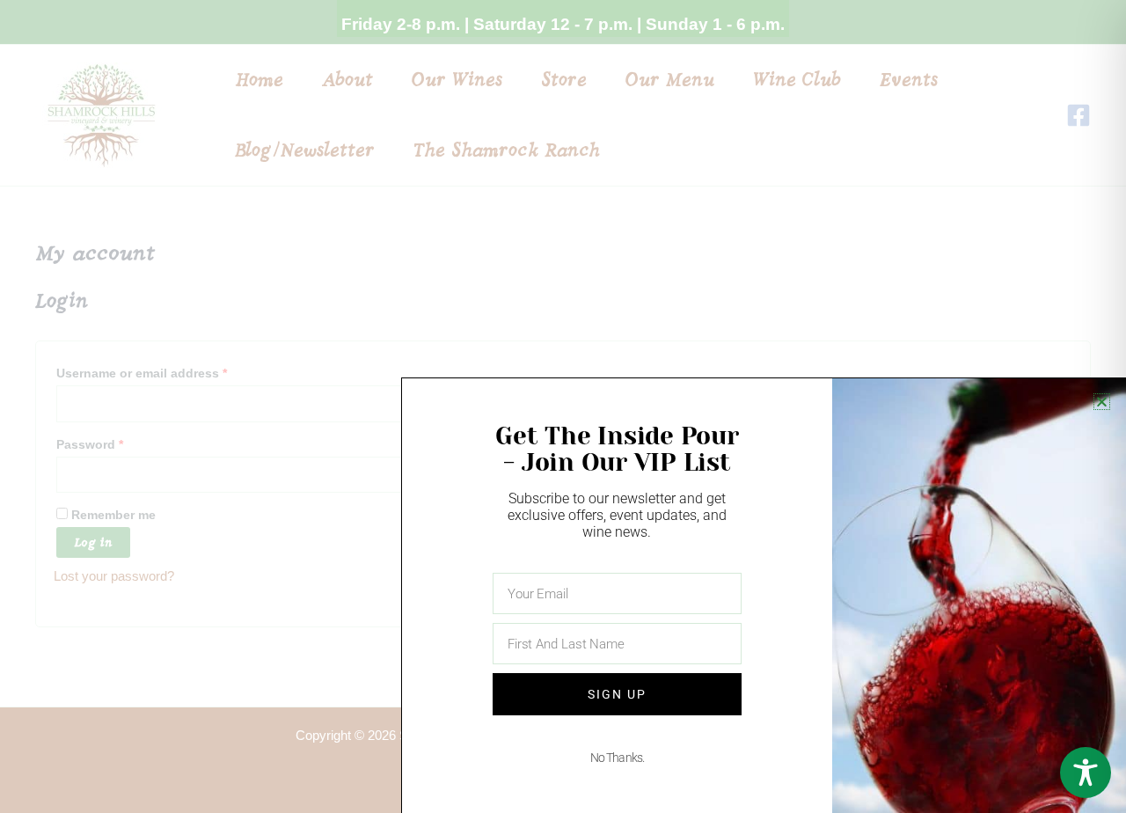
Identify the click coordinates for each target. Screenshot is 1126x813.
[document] (563, 406)
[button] (1101, 401)
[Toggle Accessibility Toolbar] (1085, 772)
